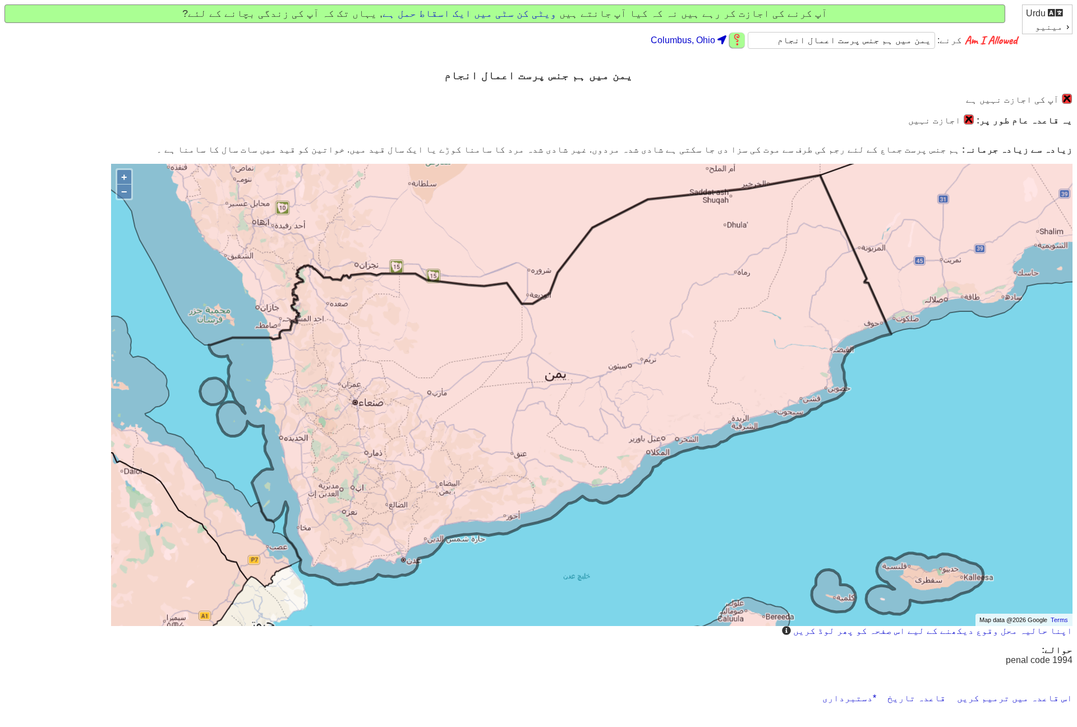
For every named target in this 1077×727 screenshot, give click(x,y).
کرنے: (948, 40)
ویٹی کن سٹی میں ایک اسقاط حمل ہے (469, 13)
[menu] (1047, 19)
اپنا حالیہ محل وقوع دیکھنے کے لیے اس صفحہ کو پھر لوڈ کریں (933, 631)
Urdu (1037, 13)
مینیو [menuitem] (1049, 26)
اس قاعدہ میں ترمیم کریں (1015, 698)
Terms (1059, 619)
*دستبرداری (849, 698)
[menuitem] (1047, 12)
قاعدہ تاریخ (916, 698)
